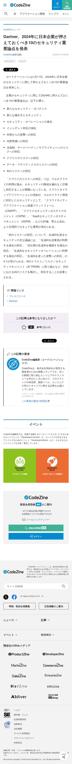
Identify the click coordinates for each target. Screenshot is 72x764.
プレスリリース (17, 296)
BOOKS (46, 635)
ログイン (38, 536)
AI (15, 13)
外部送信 (18, 742)
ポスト (12, 69)
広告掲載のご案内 (53, 606)
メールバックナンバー (38, 519)
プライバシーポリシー (24, 737)
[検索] (6, 13)
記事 (43, 620)
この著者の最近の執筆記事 (36, 401)
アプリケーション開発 (32, 13)
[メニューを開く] (5, 5)
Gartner (13, 301)
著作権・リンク (21, 714)
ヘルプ (17, 710)
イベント (8, 635)
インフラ (54, 13)
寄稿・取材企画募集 (19, 606)
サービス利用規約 (22, 733)
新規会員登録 (37, 527)
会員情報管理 (20, 719)
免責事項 (18, 723)
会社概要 (18, 728)
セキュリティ (10, 61)
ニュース (22, 61)
